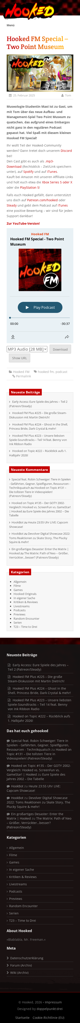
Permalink (23, 376)
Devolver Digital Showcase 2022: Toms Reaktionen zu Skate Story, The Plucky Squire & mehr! (39, 538)
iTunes (52, 171)
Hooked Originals (25, 594)
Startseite (22, 1017)
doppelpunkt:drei (50, 1009)
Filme (17, 586)
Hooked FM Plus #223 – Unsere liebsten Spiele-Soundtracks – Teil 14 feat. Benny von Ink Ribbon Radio (38, 440)
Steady (12, 205)
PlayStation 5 (29, 187)
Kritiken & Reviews (26, 602)
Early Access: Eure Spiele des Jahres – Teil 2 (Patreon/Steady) (38, 667)
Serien (18, 622)
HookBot (18, 522)
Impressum (53, 1002)
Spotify (28, 171)
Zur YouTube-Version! (23, 223)
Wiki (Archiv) (19, 972)
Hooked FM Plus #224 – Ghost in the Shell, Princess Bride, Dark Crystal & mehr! (38, 426)
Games (18, 590)
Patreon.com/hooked (42, 200)
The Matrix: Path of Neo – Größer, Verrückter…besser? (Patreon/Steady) (38, 555)
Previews (19, 614)
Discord (66, 151)
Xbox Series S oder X (57, 182)
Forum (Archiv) (21, 965)
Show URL (19, 358)
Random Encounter (26, 619)
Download (60, 349)
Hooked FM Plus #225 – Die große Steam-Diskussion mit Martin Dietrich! (38, 415)
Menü (10, 25)
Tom (68, 95)
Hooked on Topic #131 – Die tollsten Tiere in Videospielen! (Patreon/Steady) (37, 492)
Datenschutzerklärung (26, 958)
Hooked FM (21, 372)
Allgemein (20, 582)
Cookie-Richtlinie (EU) (48, 1017)
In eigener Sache (24, 598)
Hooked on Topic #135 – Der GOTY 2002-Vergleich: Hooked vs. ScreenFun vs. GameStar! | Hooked (40, 507)
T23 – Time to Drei (25, 627)
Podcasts (20, 610)
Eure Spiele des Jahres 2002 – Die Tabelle (36, 776)
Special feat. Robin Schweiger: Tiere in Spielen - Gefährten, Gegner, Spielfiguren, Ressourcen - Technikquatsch (40, 483)
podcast (61, 372)
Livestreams (22, 606)
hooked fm (46, 372)
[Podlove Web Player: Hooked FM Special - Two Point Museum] (40, 285)
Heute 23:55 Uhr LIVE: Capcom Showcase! (34, 788)
